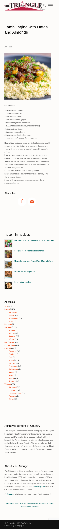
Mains (11, 360)
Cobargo (12, 390)
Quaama (12, 396)
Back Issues (43, 503)
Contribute (9, 503)
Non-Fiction (13, 318)
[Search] (43, 6)
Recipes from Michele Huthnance (29, 251)
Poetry (11, 321)
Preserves (13, 366)
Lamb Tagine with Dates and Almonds (26, 29)
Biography (13, 312)
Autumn (12, 330)
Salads (11, 372)
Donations (26, 506)
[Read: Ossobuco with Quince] (8, 275)
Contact (26, 503)
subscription (39, 486)
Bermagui (13, 387)
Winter (11, 339)
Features (8, 324)
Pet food (12, 363)
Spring (11, 333)
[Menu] (50, 6)
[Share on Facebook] (22, 202)
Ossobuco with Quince (24, 271)
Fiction (11, 315)
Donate (10, 494)
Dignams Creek (15, 393)
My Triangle (9, 342)
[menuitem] (43, 6)
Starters (12, 381)
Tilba (11, 399)
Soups (11, 378)
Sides (11, 375)
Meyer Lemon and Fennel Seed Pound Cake (33, 261)
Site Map (35, 506)
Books (7, 309)
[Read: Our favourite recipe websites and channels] (8, 243)
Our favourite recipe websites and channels (34, 240)
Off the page (9, 345)
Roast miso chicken (23, 282)
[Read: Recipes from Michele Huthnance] (8, 254)
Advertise (18, 503)
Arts (6, 306)
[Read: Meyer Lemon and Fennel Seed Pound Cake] (8, 264)
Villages (7, 384)
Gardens (8, 327)
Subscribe (34, 503)
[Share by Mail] (32, 202)
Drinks (11, 354)
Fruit (11, 357)
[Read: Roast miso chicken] (8, 285)
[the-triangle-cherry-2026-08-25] (24, 11)
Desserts (12, 351)
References (13, 369)
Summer (12, 336)
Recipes (7, 348)
